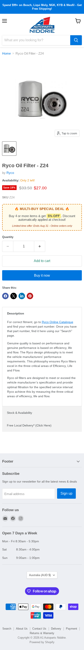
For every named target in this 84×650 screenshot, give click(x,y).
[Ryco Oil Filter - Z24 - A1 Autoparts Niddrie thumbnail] (9, 148)
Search (6, 628)
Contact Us (39, 628)
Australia (40, 575)
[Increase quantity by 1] (39, 246)
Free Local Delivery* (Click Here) (29, 425)
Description (15, 313)
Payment (71, 628)
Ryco (10, 173)
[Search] (76, 40)
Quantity (7, 237)
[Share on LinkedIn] (22, 296)
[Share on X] (13, 296)
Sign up (66, 493)
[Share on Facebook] (5, 296)
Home (6, 53)
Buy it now (42, 275)
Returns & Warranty (42, 633)
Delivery (56, 628)
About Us (22, 628)
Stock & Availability (19, 412)
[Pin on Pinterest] (30, 296)
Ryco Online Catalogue (57, 322)
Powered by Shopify (42, 642)
